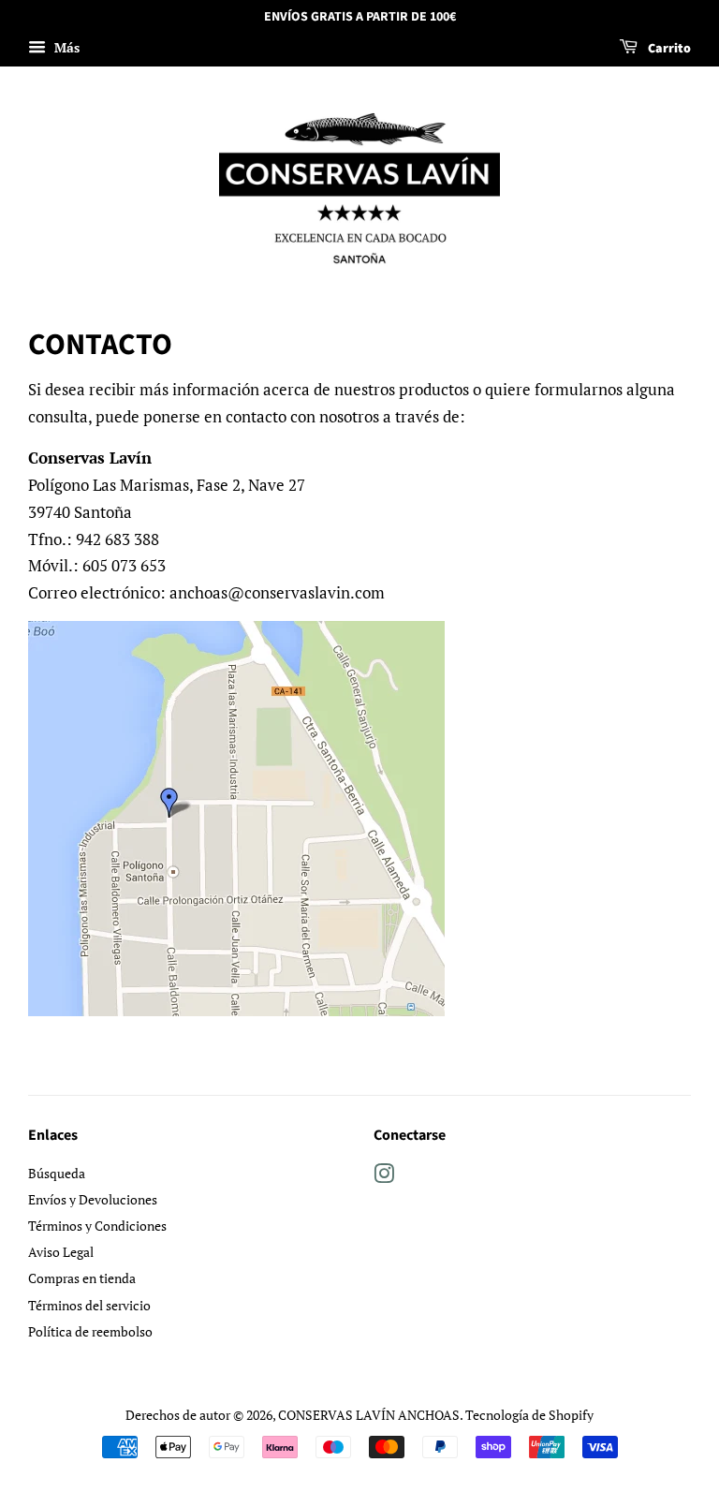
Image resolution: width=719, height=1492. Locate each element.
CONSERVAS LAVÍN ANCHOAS (369, 1415)
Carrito (668, 48)
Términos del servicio (89, 1305)
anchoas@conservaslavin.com (277, 592)
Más (65, 47)
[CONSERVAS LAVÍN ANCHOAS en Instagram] (384, 1177)
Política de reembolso (90, 1331)
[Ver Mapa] (236, 1010)
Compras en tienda (82, 1278)
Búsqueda (56, 1173)
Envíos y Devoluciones (92, 1199)
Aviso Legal (61, 1252)
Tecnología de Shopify (529, 1415)
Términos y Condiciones (97, 1225)
